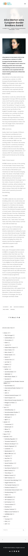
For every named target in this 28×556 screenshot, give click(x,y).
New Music (13, 309)
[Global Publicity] (7, 4)
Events (13, 28)
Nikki (18, 29)
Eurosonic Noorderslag (19, 306)
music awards (6, 309)
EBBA (11, 306)
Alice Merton (5, 306)
